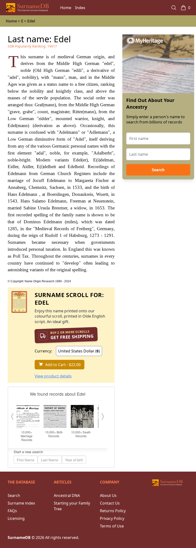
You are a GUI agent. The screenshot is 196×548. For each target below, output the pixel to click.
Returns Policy (113, 510)
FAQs (12, 510)
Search (158, 169)
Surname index (21, 503)
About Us (108, 495)
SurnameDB (19, 537)
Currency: (43, 351)
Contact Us (110, 503)
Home (65, 7)
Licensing (16, 518)
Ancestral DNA (67, 495)
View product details (53, 376)
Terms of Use (112, 526)
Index (80, 7)
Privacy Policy (112, 518)
